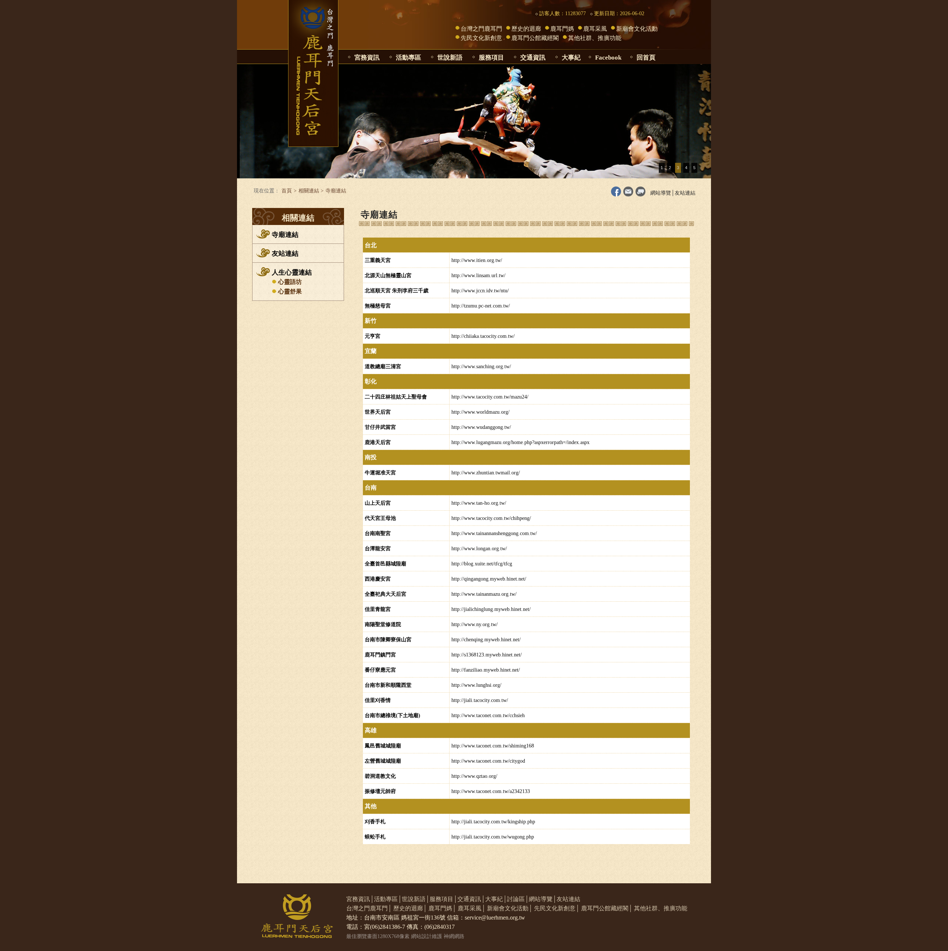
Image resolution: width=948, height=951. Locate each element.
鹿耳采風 (595, 29)
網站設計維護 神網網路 (437, 936)
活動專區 (408, 57)
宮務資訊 (367, 57)
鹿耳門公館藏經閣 (535, 38)
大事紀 (571, 57)
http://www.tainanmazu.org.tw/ (484, 594)
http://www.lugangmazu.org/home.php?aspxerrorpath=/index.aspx (520, 442)
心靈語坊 (290, 282)
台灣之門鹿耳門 (481, 29)
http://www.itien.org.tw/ (476, 260)
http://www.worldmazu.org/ (480, 412)
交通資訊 (532, 57)
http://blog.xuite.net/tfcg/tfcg (481, 564)
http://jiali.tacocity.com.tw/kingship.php (493, 821)
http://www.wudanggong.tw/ (481, 427)
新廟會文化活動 (637, 29)
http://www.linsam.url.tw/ (478, 275)
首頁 (286, 191)
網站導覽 (660, 193)
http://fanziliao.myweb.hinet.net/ (485, 670)
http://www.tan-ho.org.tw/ (478, 503)
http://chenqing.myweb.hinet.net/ (486, 639)
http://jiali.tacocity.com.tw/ (479, 700)
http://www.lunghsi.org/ (476, 685)
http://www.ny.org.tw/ (474, 624)
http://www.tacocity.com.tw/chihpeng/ (491, 518)
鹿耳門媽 (562, 29)
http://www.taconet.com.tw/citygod (488, 761)
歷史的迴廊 (526, 29)
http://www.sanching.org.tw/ (481, 366)
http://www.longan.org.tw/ (479, 548)
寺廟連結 (285, 234)
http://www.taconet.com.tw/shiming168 (492, 746)
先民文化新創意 (481, 38)
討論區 (516, 899)
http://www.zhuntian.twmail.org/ (485, 473)
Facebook (608, 57)
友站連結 (685, 193)
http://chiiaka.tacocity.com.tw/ (483, 336)
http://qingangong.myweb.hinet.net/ (488, 579)
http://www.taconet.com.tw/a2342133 (490, 791)
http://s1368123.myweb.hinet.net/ (486, 655)
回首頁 (646, 57)
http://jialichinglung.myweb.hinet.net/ (491, 609)
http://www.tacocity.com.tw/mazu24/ (489, 397)
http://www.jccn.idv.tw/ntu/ (480, 290)
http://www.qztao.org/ (474, 776)
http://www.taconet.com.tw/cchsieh (488, 715)
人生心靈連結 (292, 272)
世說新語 (450, 57)
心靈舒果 (290, 291)
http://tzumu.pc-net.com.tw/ (480, 306)
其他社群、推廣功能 (594, 38)
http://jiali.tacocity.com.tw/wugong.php (492, 837)
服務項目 (491, 57)
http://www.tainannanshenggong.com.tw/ (494, 533)
